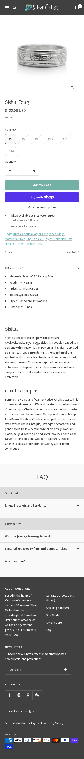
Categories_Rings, (53, 234)
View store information (23, 226)
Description (14, 268)
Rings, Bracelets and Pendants (25, 505)
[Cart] (77, 7)
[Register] (65, 669)
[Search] (14, 7)
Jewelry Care (54, 622)
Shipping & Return (57, 608)
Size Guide (53, 615)
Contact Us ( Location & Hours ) (60, 597)
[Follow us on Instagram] (18, 695)
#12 (11, 150)
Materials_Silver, (15, 239)
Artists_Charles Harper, (27, 234)
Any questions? (15, 561)
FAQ (48, 630)
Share (8, 252)
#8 (37, 139)
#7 (23, 139)
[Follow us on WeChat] (37, 695)
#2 (10, 139)
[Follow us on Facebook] (9, 695)
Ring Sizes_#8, (35, 239)
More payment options (42, 207)
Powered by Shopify (52, 723)
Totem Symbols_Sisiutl (30, 244)
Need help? (72, 252)
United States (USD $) (19, 711)
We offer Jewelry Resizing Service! (27, 536)
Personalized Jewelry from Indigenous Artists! (36, 549)
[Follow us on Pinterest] (27, 695)
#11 (64, 139)
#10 (50, 139)
